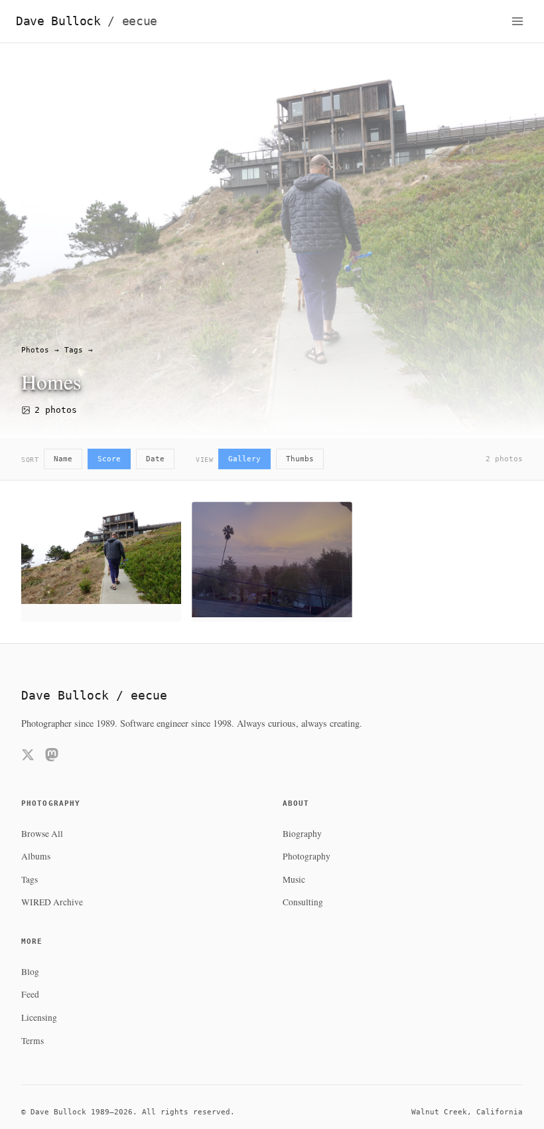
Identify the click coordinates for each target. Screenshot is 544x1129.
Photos (35, 350)
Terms (32, 1041)
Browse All (42, 834)
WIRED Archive (52, 902)
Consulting (303, 902)
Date (155, 459)
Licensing (39, 1017)
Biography (302, 834)
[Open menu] (517, 21)
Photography (306, 856)
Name (63, 459)
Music (294, 879)
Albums (35, 856)
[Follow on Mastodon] (51, 757)
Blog (30, 972)
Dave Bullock (86, 21)
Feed (30, 994)
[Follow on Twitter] (27, 757)
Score (109, 459)
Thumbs (300, 459)
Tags (73, 350)
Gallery (244, 459)
